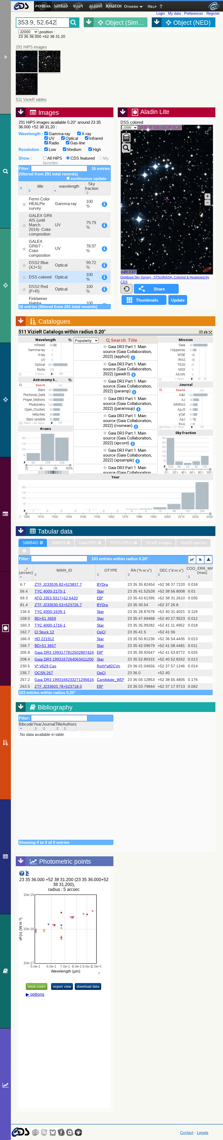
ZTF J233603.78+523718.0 (58, 686)
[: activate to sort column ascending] (23, 188)
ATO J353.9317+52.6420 (56, 598)
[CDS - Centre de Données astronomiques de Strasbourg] (20, 1132)
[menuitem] (21, 6)
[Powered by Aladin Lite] (207, 269)
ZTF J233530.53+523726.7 (58, 605)
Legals (202, 1132)
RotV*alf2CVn (108, 666)
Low (52, 149)
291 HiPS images (31, 47)
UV (51, 138)
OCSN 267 (44, 673)
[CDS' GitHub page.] (78, 1132)
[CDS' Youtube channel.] (70, 1132)
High (97, 149)
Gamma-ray (59, 133)
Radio (54, 143)
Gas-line (77, 143)
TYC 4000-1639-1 (50, 612)
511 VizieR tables (31, 99)
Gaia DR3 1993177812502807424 (64, 652)
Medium (74, 149)
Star (100, 591)
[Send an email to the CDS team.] (35, 1132)
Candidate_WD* (110, 680)
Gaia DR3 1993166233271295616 (64, 680)
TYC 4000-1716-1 (50, 625)
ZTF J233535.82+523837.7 (58, 585)
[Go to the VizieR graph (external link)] (192, 560)
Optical (72, 138)
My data (174, 13)
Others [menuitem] (131, 6)
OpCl (101, 632)
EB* (100, 598)
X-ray (86, 133)
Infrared (96, 138)
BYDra (102, 585)
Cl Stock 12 (44, 632)
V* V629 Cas (45, 666)
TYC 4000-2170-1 (50, 591)
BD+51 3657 (45, 646)
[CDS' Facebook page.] (61, 1132)
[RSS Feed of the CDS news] (44, 1132)
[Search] (5, 171)
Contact (186, 1132)
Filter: (25, 168)
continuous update (88, 178)
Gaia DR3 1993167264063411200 (64, 659)
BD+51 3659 (45, 619)
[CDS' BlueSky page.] (53, 1132)
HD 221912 (44, 639)
